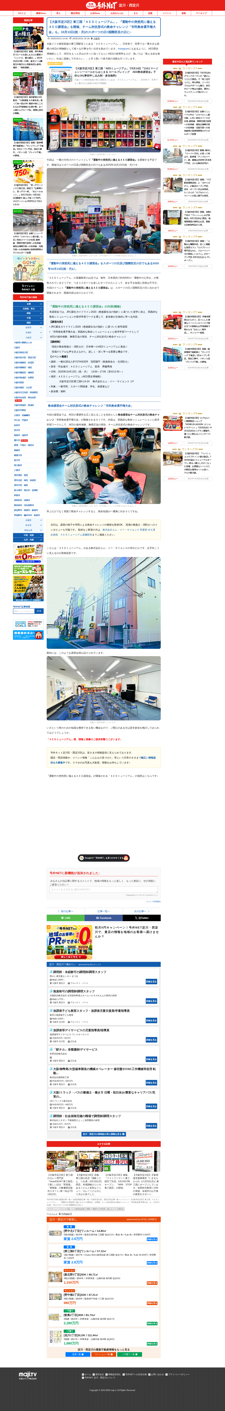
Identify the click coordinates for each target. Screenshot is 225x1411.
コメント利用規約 (153, 901)
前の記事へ (67, 911)
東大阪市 (18, 465)
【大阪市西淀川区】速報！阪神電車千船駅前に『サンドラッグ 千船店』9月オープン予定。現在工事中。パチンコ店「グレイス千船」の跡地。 (197, 355)
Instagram (123, 48)
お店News (95, 13)
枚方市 (17, 460)
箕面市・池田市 (21, 435)
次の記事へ (140, 911)
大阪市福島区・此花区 (24, 363)
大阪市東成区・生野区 (24, 378)
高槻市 (17, 450)
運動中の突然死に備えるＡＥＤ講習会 (108, 1209)
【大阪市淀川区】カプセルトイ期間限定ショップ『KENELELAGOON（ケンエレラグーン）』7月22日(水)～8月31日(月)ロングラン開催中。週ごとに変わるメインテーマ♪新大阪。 (198, 427)
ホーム (88, 1374)
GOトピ (22, 13)
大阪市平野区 (20, 410)
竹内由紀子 (66, 1214)
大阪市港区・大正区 (23, 388)
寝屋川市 (18, 455)
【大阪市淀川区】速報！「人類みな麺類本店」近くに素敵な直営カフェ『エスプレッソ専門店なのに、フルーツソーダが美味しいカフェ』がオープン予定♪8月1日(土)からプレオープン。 (197, 250)
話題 (150, 13)
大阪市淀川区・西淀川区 (25, 358)
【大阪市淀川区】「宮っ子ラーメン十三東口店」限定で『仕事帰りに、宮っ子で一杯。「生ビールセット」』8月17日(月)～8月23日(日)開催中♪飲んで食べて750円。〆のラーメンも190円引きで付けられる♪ (28, 195)
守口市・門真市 (21, 420)
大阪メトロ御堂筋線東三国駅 (78, 1209)
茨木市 (17, 430)
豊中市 (20, 440)
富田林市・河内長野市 (24, 505)
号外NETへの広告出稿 (136, 1374)
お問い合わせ (157, 1374)
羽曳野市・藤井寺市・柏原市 (27, 515)
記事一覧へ (104, 911)
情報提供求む (114, 1374)
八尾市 (17, 470)
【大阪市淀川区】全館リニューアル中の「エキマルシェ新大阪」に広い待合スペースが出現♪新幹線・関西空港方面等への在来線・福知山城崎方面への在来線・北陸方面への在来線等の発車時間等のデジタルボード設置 (28, 243)
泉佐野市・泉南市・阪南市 (26, 510)
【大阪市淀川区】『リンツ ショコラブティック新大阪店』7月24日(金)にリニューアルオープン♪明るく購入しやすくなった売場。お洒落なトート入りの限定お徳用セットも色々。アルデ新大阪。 (197, 463)
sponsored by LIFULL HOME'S (141, 1219)
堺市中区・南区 (21, 485)
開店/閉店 (75, 13)
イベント (167, 13)
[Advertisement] (187, 38)
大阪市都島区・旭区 (23, 367)
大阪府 (96, 38)
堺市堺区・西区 (21, 475)
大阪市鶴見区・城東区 (24, 373)
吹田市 (17, 425)
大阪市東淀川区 (21, 352)
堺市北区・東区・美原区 (25, 480)
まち (136, 13)
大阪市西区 (19, 382)
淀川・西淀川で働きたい (62, 964)
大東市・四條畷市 (22, 415)
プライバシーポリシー (179, 1374)
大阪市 (17, 348)
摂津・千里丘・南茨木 (24, 445)
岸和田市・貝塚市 (22, 500)
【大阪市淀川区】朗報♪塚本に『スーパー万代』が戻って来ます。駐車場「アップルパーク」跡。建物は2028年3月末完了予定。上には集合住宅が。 (197, 156)
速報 (184, 13)
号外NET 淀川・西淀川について (100, 1377)
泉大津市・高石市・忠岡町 (26, 490)
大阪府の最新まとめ (23, 342)
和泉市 (17, 495)
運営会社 (99, 1374)
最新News (41, 13)
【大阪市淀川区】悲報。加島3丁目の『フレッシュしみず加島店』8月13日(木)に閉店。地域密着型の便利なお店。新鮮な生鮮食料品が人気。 (197, 218)
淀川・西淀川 (129, 5)
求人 (58, 13)
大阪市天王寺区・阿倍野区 (26, 392)
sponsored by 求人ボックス (89, 964)
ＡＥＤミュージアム (56, 1209)
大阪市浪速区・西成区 (24, 405)
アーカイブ (201, 13)
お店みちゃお (117, 13)
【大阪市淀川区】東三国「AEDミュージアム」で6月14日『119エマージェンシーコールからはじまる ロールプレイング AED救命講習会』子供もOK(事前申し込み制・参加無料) (116, 72)
